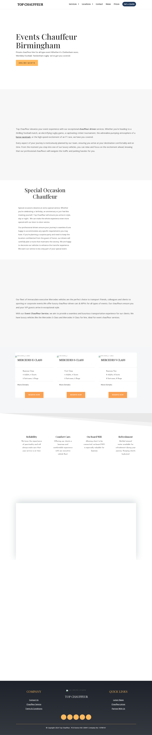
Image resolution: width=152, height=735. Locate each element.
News (108, 4)
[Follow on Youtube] (82, 717)
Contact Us (34, 700)
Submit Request (117, 548)
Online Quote (27, 63)
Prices (116, 4)
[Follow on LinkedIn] (88, 717)
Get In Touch (126, 159)
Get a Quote (129, 4)
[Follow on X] (70, 717)
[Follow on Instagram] (76, 717)
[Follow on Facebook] (63, 717)
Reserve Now (34, 395)
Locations (86, 4)
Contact (99, 4)
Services (73, 4)
